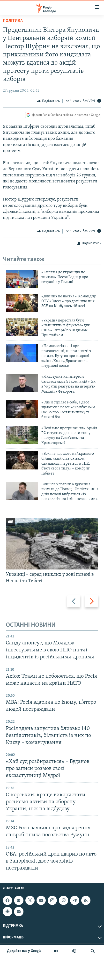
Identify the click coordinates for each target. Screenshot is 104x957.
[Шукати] (92, 951)
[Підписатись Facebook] (7, 900)
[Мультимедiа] (55, 951)
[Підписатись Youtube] (41, 900)
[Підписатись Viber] (63, 900)
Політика (13, 21)
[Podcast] (7, 911)
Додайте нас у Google (24, 951)
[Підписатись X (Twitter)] (30, 900)
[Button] (48, 101)
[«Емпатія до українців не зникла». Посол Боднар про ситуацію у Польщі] (22, 279)
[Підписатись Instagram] (52, 900)
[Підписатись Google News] (18, 900)
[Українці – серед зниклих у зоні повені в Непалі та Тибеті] (52, 543)
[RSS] (85, 900)
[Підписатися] (18, 911)
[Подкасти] (74, 951)
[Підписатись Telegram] (74, 900)
